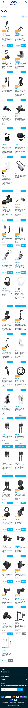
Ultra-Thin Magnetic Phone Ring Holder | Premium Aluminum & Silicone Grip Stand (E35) (20, 382)
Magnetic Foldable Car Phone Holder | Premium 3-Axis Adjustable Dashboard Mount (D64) (7, 522)
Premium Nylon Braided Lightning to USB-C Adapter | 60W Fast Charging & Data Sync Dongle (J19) (20, 212)
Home (2, 7)
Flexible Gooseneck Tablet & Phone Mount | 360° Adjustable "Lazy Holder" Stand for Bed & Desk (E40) (7, 38)
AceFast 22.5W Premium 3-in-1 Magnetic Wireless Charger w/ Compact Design (20, 65)
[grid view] (23, 16)
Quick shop (4, 45)
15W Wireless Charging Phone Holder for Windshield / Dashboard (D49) (7, 549)
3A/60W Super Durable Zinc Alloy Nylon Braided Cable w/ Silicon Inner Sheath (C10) (20, 466)
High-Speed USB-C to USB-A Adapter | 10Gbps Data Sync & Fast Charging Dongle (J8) (7, 265)
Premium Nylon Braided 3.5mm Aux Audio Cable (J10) (20, 240)
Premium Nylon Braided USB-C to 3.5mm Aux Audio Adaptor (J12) (7, 240)
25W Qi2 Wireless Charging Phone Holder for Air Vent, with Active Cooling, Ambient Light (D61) (7, 121)
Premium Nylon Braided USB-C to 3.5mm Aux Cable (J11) (7, 91)
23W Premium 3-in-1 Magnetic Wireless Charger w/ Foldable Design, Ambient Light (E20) (6, 411)
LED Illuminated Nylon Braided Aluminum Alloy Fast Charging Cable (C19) (20, 438)
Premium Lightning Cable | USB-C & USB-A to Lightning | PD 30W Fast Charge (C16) (7, 466)
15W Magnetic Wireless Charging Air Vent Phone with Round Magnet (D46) (7, 601)
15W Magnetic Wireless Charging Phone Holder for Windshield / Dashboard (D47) (20, 549)
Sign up (20, 689)
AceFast (3, 41)
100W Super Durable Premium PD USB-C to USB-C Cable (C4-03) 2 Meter (6, 496)
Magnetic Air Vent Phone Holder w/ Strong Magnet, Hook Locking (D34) (20, 601)
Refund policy (13, 703)
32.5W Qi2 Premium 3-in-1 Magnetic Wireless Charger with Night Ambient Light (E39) (20, 354)
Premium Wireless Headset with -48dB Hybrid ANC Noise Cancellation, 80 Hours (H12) (20, 296)
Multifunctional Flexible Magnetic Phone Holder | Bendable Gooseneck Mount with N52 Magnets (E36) (7, 383)
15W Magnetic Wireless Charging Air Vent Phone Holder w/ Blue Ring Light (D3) (7, 627)
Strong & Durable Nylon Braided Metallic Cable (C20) (7, 438)
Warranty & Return (13, 702)
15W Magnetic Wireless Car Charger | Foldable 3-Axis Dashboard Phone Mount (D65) (20, 496)
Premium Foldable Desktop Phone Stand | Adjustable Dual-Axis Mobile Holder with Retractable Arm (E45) (6, 327)
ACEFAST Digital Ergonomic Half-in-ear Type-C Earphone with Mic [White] (6, 653)
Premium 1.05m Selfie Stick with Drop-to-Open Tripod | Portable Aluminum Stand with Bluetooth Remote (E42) (7, 355)
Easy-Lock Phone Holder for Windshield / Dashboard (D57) (20, 522)
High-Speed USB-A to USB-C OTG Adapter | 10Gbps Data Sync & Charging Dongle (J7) (19, 265)
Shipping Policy (5, 702)
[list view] (25, 16)
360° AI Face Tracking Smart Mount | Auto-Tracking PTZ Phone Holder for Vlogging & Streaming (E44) (20, 93)
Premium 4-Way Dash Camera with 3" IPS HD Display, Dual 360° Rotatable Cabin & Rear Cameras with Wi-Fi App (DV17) (7, 212)
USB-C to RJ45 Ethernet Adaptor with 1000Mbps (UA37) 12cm (20, 176)
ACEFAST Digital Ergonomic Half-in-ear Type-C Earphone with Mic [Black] (20, 627)
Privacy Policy (7, 703)
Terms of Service (21, 702)
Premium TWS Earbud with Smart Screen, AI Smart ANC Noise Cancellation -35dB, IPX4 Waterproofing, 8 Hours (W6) (20, 149)
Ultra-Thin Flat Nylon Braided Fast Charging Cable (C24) (20, 409)
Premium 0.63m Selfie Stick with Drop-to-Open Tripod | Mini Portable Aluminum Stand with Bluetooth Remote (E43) (20, 327)
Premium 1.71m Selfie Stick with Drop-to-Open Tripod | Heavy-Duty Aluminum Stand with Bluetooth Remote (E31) (20, 38)
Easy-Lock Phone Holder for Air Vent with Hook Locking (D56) (7, 575)
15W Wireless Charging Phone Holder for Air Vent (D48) (20, 575)
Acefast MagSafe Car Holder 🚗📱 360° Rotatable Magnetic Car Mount (7, 65)
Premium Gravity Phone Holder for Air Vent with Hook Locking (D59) (20, 119)
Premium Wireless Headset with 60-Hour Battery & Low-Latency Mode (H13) (7, 292)
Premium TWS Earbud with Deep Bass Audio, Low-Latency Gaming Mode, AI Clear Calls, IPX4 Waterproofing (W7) (7, 181)
